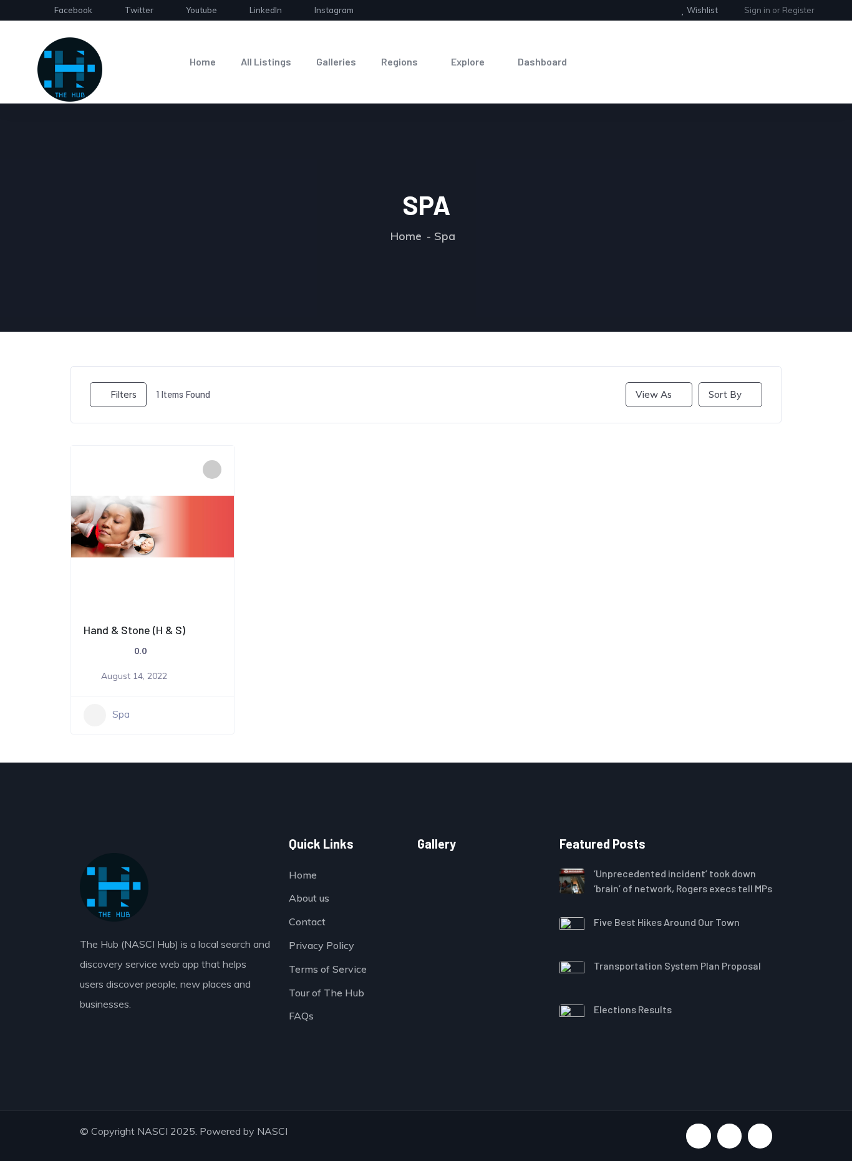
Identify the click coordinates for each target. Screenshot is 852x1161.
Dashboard (542, 61)
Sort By (725, 394)
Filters (123, 394)
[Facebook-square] (698, 1136)
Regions (399, 61)
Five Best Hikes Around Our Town (667, 922)
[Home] (69, 70)
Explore (468, 61)
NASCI (272, 1131)
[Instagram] (760, 1136)
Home (203, 61)
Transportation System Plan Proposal (677, 965)
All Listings (266, 61)
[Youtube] (729, 1136)
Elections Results (633, 1009)
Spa (121, 714)
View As (654, 394)
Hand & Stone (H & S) (134, 630)
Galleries (336, 61)
